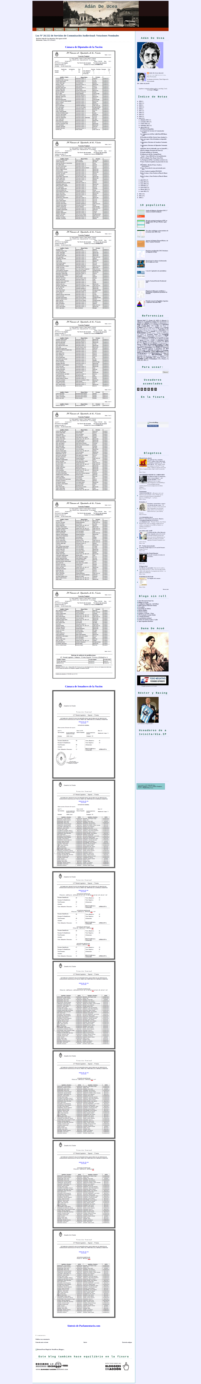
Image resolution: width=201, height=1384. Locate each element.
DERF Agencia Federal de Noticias (147, 605)
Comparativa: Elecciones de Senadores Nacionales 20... (153, 143)
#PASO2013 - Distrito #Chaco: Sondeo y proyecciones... (151, 165)
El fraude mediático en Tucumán (149, 152)
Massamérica (164, 343)
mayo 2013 (143, 184)
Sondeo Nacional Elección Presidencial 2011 (156, 281)
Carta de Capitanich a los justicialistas (156, 271)
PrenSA (53, 40)
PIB (138, 348)
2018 (140, 109)
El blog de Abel (143, 566)
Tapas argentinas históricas (145, 621)
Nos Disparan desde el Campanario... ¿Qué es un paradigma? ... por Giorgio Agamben (156, 478)
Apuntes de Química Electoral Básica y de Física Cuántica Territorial (157, 241)
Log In (83, 29)
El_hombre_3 (143, 502)
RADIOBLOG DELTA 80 (146, 577)
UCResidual (153, 359)
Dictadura (162, 330)
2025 (140, 103)
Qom (164, 353)
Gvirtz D (153, 338)
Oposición (159, 346)
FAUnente (166, 333)
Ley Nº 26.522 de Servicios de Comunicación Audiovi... (152, 131)
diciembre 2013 (144, 120)
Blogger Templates (143, 786)
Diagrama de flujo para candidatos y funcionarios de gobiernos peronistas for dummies (156, 292)
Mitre (167, 344)
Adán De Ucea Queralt (156, 73)
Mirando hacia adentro (145, 458)
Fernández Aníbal (152, 334)
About (49, 29)
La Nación (143, 341)
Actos (150, 320)
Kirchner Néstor (163, 340)
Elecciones (141, 333)
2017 (140, 111)
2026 (140, 101)
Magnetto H (146, 343)
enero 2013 (143, 191)
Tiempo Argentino (161, 357)
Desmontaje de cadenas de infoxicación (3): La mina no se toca (156, 261)
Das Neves (152, 328)
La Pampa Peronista (143, 616)
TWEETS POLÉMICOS (145, 493)
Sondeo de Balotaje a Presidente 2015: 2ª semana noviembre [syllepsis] (156, 211)
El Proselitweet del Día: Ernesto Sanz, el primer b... (154, 137)
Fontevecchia (150, 336)
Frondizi (161, 337)
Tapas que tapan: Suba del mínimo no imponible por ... (153, 139)
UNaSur (163, 359)
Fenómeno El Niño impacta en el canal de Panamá (152, 547)
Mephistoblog (146, 787)
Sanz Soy (140, 357)
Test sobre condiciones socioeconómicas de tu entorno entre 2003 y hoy (157, 231)
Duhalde (153, 331)
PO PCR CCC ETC (154, 350)
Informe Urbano (142, 612)
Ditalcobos (140, 331)
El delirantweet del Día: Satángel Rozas (150, 154)
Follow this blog (152, 425)
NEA (149, 346)
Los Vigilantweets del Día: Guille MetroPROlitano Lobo (153, 134)
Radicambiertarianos (142, 354)
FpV (167, 336)
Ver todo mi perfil (143, 83)
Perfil (158, 347)
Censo (164, 326)
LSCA (49, 40)
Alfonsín (164, 320)
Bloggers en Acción (143, 602)
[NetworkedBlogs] (153, 422)
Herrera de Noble (164, 338)
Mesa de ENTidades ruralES (153, 344)
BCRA (155, 323)
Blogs (138, 324)
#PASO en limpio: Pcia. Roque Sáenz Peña (151, 158)
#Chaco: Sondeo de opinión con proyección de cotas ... (154, 162)
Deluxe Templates (157, 786)
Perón (164, 347)
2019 (140, 107)
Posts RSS (59, 29)
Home (40, 29)
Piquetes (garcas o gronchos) (152, 349)
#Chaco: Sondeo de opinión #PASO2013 (151, 171)
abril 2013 (143, 185)
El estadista (141, 607)
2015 (140, 114)
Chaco (140, 327)
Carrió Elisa (146, 326)
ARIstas (146, 323)
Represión (140, 356)
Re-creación (157, 354)
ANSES (139, 323)
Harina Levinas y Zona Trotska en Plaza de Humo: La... (154, 173)
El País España (162, 331)
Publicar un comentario (43, 1339)
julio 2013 (143, 180)
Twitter (140, 359)
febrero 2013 (143, 189)
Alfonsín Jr (140, 322)
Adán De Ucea (101, 6)
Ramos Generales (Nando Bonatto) (148, 553)
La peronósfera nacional (144, 618)
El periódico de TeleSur (144, 608)
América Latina (151, 322)
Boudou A (147, 324)
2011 (140, 196)
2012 (140, 194)
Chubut (150, 327)
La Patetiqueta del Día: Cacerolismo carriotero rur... (154, 160)
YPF (144, 360)
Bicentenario (163, 323)
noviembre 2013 (144, 122)
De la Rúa (161, 328)
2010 (140, 197)
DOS (147, 331)
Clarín (44, 40)
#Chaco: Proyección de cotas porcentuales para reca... (152, 168)
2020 (140, 105)
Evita (158, 333)
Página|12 (139, 347)
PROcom (160, 351)
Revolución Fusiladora (151, 356)
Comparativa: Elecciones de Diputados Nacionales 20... (153, 146)
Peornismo (148, 347)
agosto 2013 (143, 127)
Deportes (155, 330)
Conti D (144, 328)
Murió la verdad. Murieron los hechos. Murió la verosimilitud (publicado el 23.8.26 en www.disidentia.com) (151, 520)
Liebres (152, 341)
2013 (140, 118)
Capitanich (165, 324)
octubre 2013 (143, 123)
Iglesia (141, 340)
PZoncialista (155, 353)
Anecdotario (163, 322)
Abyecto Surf (141, 320)
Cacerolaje (155, 324)
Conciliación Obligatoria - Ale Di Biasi (148, 604)
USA (138, 360)
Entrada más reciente (42, 1342)
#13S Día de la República (147, 129)
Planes (144, 350)
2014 (140, 116)
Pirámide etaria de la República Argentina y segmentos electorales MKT (157, 301)
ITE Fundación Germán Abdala (147, 615)
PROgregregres (142, 353)
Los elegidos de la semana (154, 578)
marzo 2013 (143, 187)
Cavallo (157, 326)
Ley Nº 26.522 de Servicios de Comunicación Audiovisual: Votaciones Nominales (77, 35)
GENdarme (145, 338)
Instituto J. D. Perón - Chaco (146, 613)
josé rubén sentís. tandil (145, 530)
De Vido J (148, 330)
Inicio (85, 1342)
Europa (153, 333)
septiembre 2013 (144, 125)
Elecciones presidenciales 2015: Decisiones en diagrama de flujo (157, 251)
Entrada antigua (127, 1342)
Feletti (142, 334)
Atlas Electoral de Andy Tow (146, 601)
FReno (144, 337)
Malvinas (155, 343)
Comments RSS (71, 29)
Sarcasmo (149, 357)
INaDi (147, 340)
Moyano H (142, 346)
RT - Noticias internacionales (147, 546)
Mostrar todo (166, 589)
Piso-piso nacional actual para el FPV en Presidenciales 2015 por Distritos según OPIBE (156, 222)
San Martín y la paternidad (146, 568)
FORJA (160, 336)
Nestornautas (143, 491)
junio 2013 (143, 182)
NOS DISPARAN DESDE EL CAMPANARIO (152, 475)
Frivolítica (151, 337)
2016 (140, 112)
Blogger (156, 90)
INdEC (153, 340)
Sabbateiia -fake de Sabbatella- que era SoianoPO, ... (154, 148)
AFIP (157, 320)
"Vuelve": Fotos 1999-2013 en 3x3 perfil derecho (153, 156)
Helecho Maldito (142, 610)
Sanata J (163, 356)
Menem (139, 344)
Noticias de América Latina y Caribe (148, 619)
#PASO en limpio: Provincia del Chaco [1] (151, 150)
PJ (167, 348)
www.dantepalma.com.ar (146, 517)
